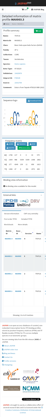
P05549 (17, 78)
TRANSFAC (22, 144)
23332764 (18, 83)
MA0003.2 (8, 274)
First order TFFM (10, 219)
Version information (11, 213)
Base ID (18, 232)
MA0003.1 (8, 291)
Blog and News (9, 353)
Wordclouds (8, 224)
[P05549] (11, 201)
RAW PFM (11, 148)
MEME (33, 144)
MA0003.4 (8, 239)
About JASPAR (9, 346)
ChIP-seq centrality (31, 213)
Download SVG (35, 101)
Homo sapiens (20, 64)
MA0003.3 (8, 256)
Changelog (8, 365)
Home (7, 24)
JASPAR (10, 144)
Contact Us (8, 357)
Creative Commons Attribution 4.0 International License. (23, 411)
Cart (26, 9)
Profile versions (10, 361)
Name (38, 233)
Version (28, 233)
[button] (2, 9)
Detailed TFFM (26, 219)
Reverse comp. (25, 148)
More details (23, 224)
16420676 (18, 73)
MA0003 (18, 239)
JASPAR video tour (10, 349)
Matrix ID (8, 232)
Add (39, 31)
